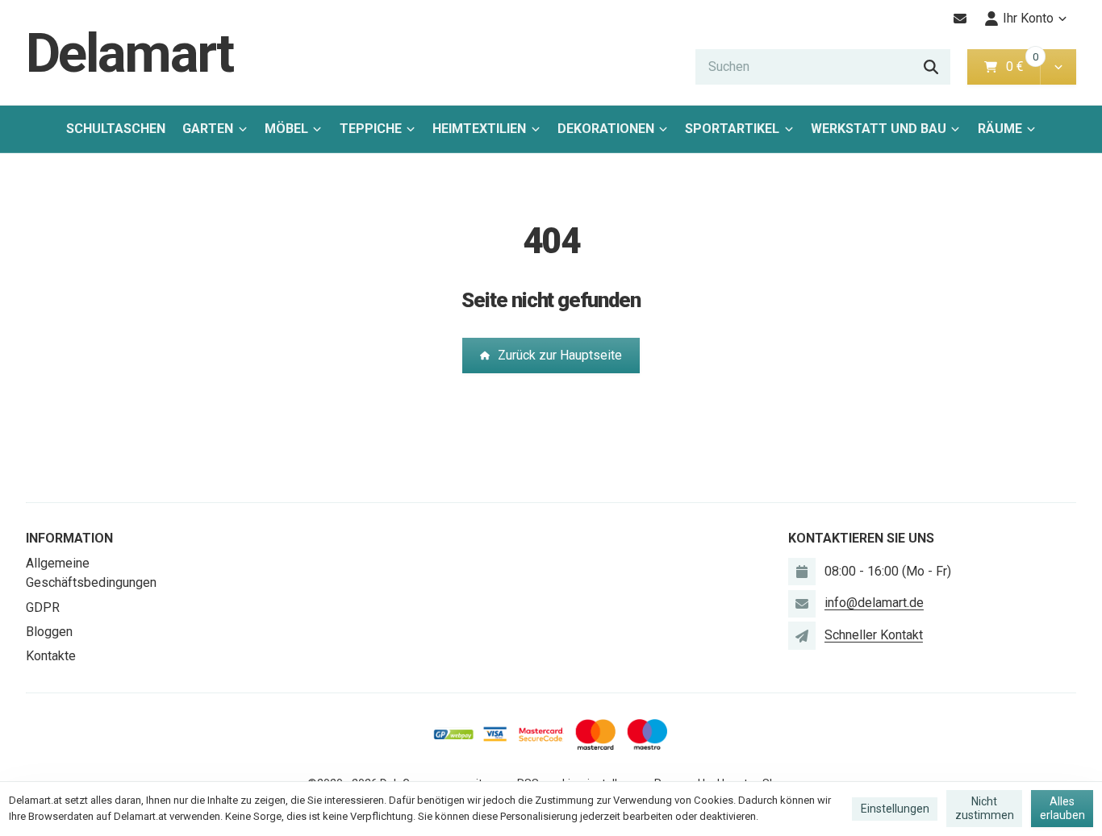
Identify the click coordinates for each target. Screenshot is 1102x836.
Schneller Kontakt (873, 635)
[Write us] (802, 635)
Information (69, 538)
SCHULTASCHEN (115, 128)
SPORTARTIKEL (732, 128)
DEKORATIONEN (605, 128)
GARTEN (207, 128)
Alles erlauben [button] (1062, 808)
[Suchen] (931, 67)
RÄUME (1000, 128)
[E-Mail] (960, 18)
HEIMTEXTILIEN (479, 128)
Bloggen (49, 631)
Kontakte (51, 655)
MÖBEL (286, 128)
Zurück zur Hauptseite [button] (560, 355)
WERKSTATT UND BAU (878, 128)
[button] (1058, 67)
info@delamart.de (874, 602)
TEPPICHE (371, 128)
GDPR (43, 607)
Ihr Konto (1028, 18)
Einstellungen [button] (895, 808)
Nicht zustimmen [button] (984, 808)
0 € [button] (1021, 66)
